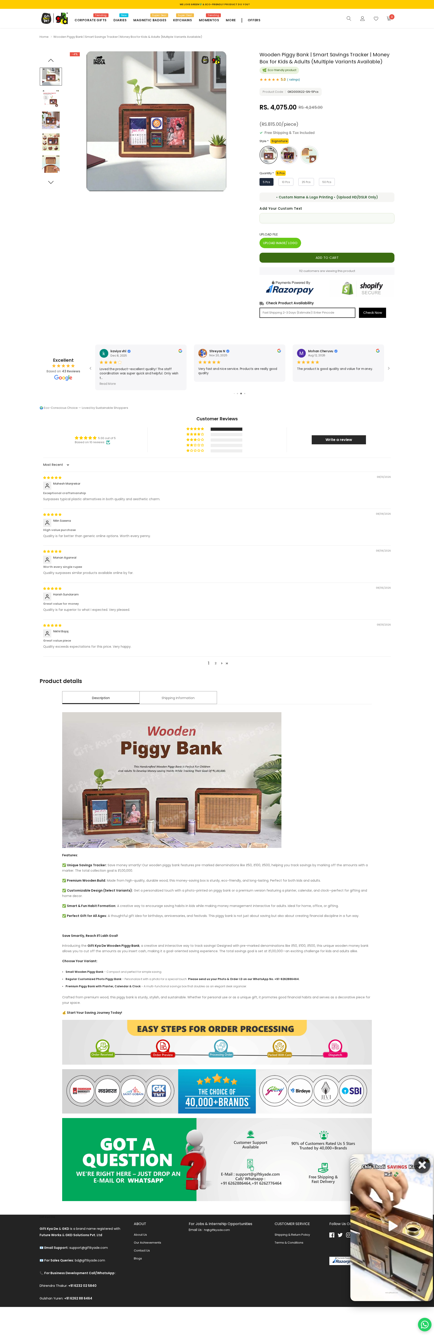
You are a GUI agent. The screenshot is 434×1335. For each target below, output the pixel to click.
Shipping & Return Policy (292, 1235)
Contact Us (142, 1250)
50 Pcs (326, 182)
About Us (140, 1235)
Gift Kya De (47, 1217)
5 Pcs (266, 182)
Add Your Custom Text (280, 208)
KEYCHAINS (182, 20)
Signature (268, 155)
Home (44, 37)
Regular (289, 155)
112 (301, 271)
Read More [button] (305, 379)
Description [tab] (101, 698)
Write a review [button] (339, 439)
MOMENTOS (209, 20)
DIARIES (120, 20)
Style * (273, 141)
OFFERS (254, 20)
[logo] (54, 18)
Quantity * (272, 173)
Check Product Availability (290, 303)
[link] (349, 18)
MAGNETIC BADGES (149, 20)
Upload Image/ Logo (280, 243)
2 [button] (216, 663)
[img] (52, 478)
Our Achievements (147, 1242)
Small (309, 155)
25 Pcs (306, 182)
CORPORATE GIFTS (91, 20)
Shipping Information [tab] (178, 698)
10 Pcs (286, 182)
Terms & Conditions (289, 1242)
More (231, 20)
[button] (195, 429)
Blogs (138, 1258)
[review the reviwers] (279, 351)
